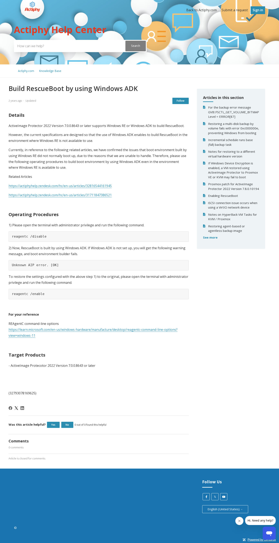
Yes (53, 424)
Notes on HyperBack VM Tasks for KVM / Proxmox (232, 216)
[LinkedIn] (22, 408)
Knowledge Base (50, 71)
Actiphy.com (26, 71)
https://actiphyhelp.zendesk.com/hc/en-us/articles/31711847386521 (60, 195)
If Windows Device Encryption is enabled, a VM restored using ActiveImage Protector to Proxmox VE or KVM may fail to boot (233, 170)
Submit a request (235, 10)
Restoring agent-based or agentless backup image (226, 228)
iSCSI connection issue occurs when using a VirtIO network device (232, 205)
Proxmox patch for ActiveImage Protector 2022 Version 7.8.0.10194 (233, 186)
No (67, 424)
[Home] (32, 27)
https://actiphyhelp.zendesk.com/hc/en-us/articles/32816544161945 (60, 186)
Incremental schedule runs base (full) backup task (230, 142)
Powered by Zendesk (262, 539)
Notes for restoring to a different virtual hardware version (231, 153)
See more (210, 237)
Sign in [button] (258, 10)
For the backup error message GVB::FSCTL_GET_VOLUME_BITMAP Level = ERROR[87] (233, 112)
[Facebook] (10, 408)
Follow (180, 100)
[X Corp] (16, 408)
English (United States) (224, 509)
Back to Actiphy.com (201, 10)
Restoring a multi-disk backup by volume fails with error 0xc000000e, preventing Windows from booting (233, 128)
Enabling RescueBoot (223, 196)
